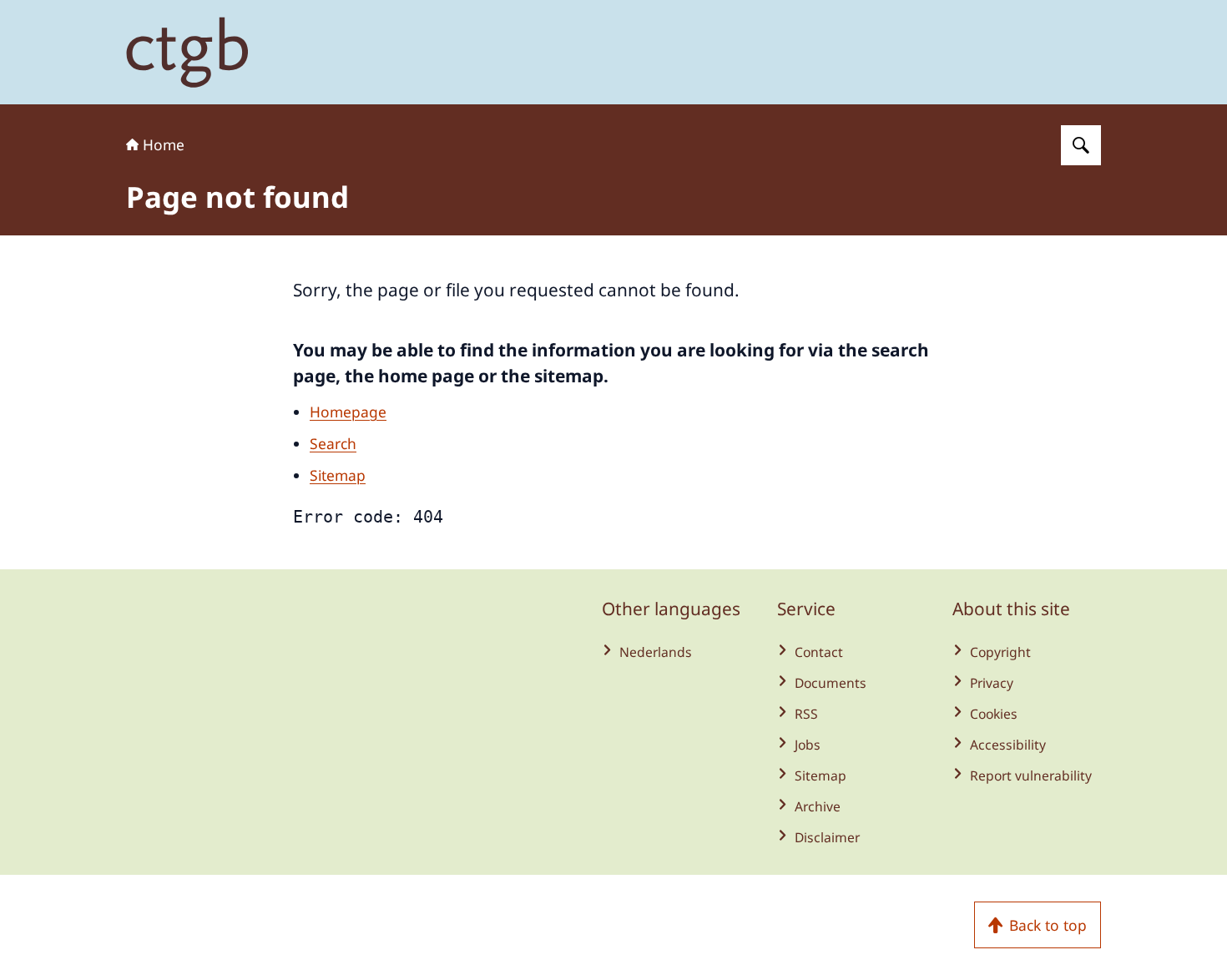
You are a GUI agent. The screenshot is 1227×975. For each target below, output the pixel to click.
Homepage (348, 412)
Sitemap (338, 475)
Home (163, 144)
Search (333, 443)
